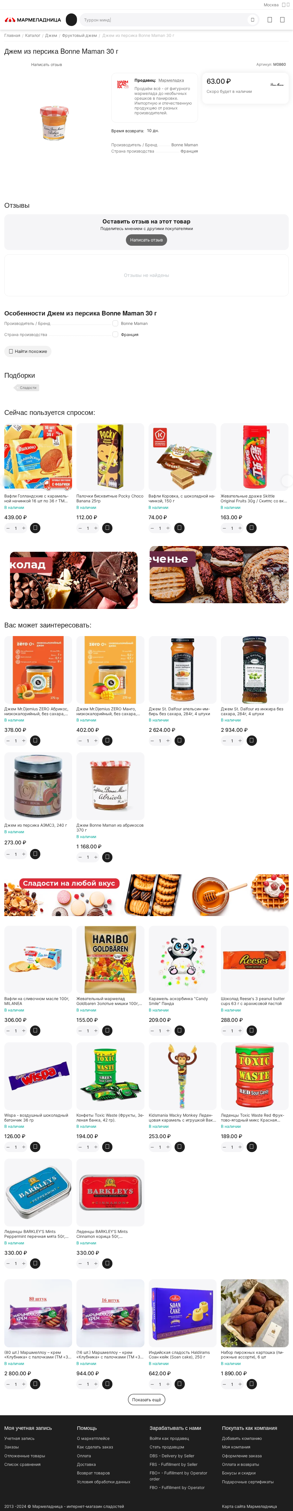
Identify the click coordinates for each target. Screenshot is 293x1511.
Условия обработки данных (103, 1481)
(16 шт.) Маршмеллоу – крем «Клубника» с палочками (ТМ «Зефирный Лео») (110, 1355)
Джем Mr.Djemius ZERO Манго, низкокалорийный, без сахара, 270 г (106, 711)
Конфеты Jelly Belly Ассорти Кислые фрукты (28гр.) (253, 498)
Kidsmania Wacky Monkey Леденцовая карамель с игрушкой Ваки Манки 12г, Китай (182, 1118)
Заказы (11, 1446)
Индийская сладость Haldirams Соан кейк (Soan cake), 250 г (179, 1355)
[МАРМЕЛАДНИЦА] (33, 19)
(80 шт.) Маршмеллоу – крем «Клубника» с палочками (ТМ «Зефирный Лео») (38, 1355)
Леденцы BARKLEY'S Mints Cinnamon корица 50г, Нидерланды (102, 1234)
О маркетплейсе (93, 1438)
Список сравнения (22, 1464)
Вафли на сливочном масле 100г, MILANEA (36, 1001)
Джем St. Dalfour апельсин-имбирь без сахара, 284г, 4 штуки (179, 711)
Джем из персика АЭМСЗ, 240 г (35, 825)
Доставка (86, 1464)
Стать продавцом (167, 1446)
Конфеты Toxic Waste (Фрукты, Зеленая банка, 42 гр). (110, 1117)
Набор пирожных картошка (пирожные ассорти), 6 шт (252, 1355)
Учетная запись (19, 1438)
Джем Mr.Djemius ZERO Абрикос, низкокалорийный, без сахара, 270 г (36, 711)
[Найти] (253, 20)
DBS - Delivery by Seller (172, 1455)
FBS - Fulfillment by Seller (173, 1464)
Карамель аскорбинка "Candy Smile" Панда (178, 1001)
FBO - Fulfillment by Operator (177, 1487)
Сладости (28, 387)
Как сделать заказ (95, 1446)
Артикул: (264, 64)
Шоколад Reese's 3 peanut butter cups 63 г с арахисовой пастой (253, 1001)
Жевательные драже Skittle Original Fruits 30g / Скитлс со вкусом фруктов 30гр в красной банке (182, 498)
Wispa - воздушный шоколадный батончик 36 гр (36, 1117)
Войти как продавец (169, 1438)
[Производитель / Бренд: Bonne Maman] (277, 83)
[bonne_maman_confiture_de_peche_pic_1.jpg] (53, 122)
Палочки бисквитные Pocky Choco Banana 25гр (38, 498)
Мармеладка (171, 80)
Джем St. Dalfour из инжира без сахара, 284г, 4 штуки (252, 711)
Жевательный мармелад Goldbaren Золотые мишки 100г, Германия (107, 1001)
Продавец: (145, 80)
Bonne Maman (134, 323)
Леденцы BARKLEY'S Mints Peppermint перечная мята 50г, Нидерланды (34, 1234)
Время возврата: (127, 130)
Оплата (84, 1455)
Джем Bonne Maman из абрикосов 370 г (110, 827)
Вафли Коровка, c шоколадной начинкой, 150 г (110, 498)
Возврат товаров (93, 1472)
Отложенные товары (24, 1455)
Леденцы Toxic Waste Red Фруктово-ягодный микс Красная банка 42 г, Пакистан (252, 1118)
